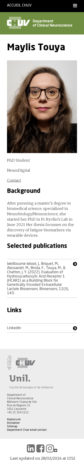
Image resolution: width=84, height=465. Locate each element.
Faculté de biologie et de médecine (31, 387)
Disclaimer (13, 422)
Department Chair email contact (27, 429)
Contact (14, 180)
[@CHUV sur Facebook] (40, 448)
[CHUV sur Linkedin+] (31, 448)
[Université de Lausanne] (31, 378)
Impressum (14, 419)
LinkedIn (14, 328)
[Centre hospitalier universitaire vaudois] (25, 363)
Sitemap (12, 426)
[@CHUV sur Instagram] (50, 448)
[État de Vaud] (9, 363)
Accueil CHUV (19, 5)
